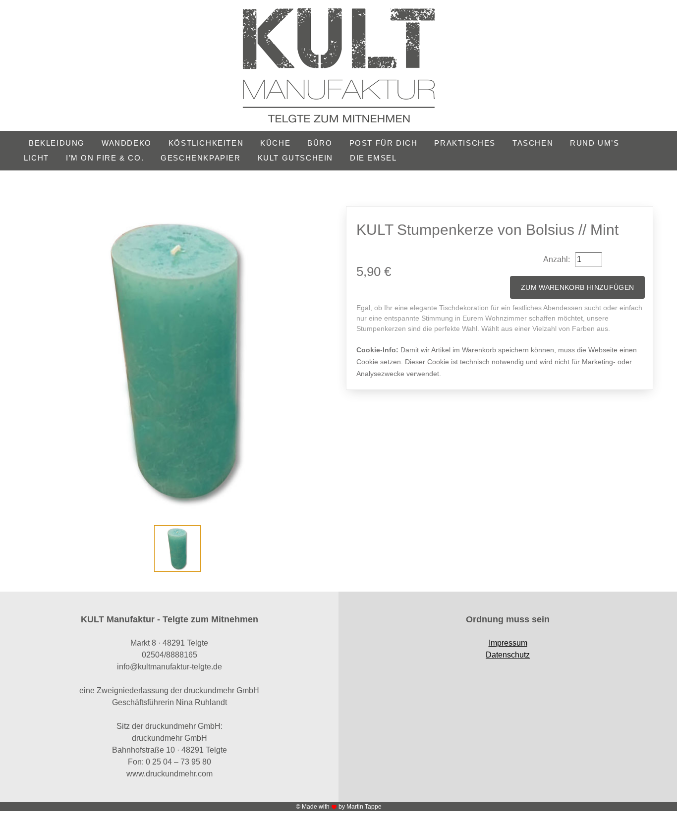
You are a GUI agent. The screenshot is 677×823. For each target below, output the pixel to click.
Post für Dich (383, 143)
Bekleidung (57, 143)
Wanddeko (127, 143)
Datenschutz (508, 655)
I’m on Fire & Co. (105, 158)
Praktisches (465, 143)
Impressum (508, 643)
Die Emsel (373, 158)
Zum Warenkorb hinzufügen (577, 287)
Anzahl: (556, 259)
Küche (275, 143)
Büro (319, 143)
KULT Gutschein (295, 158)
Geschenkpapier (200, 158)
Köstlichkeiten (206, 143)
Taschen (532, 143)
